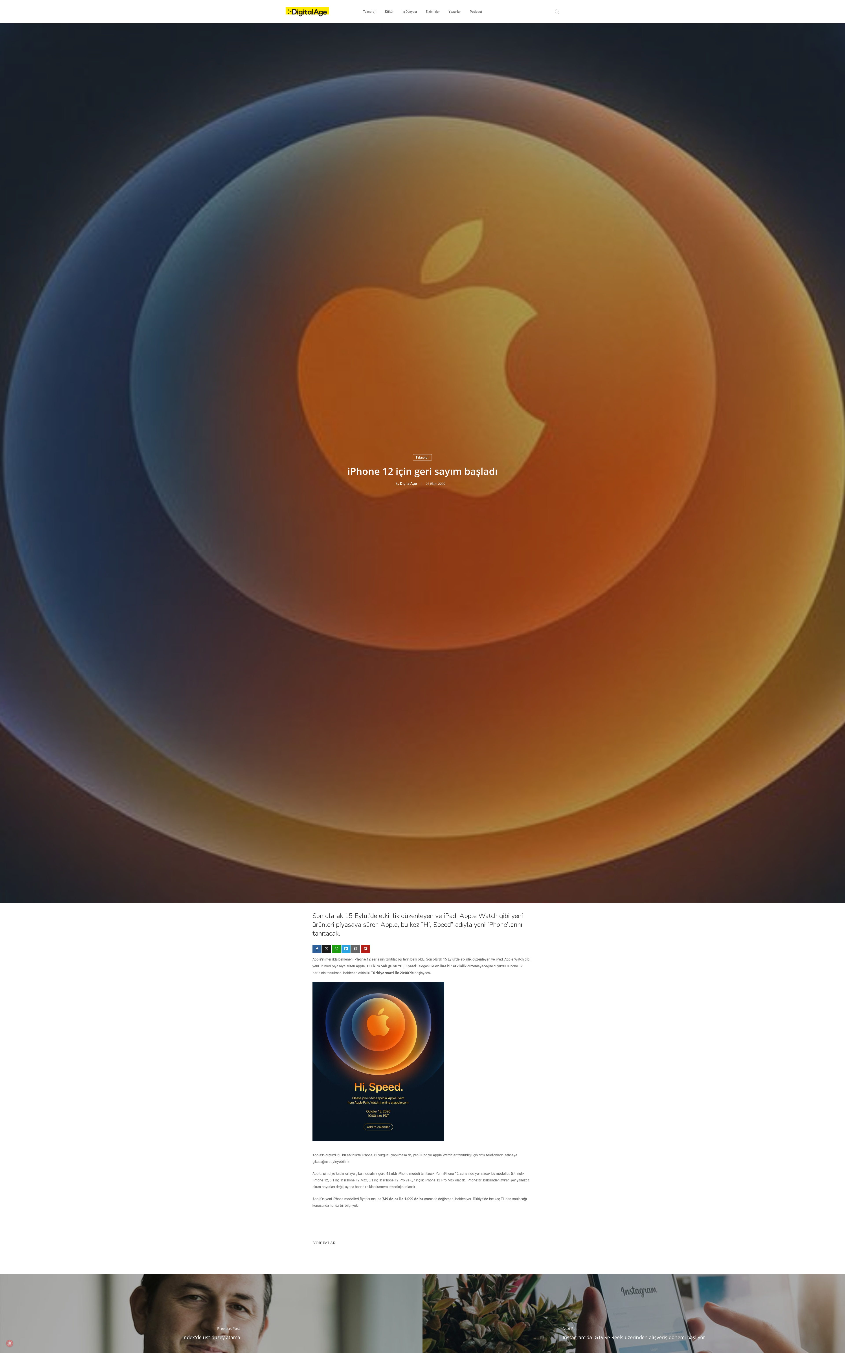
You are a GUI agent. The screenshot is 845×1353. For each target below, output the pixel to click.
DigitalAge (408, 483)
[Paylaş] (316, 949)
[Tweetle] (326, 949)
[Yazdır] (355, 949)
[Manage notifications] (9, 1343)
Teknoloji (422, 457)
